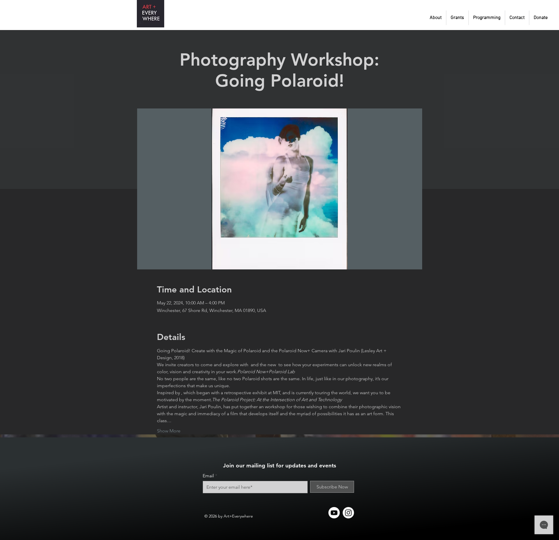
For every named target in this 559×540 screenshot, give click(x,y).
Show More (169, 431)
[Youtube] (334, 512)
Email (208, 476)
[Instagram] (348, 512)
